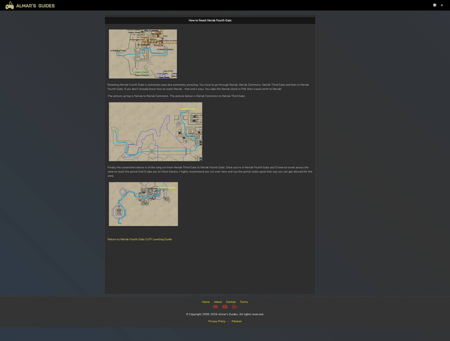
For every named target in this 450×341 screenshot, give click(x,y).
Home (206, 302)
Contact (231, 302)
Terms (244, 302)
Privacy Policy (217, 321)
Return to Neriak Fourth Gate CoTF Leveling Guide (140, 239)
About (218, 302)
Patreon (237, 321)
